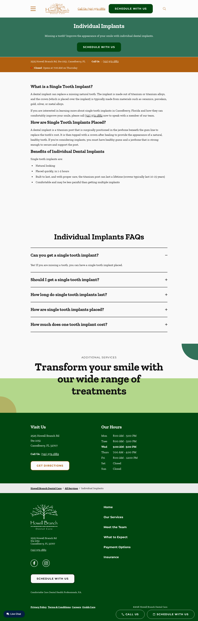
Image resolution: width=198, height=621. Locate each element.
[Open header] (34, 9)
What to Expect (116, 537)
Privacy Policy (39, 607)
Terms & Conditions (59, 607)
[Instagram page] (46, 563)
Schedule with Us (131, 8)
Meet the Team (115, 527)
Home (108, 507)
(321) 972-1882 (111, 61)
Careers (76, 607)
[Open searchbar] (164, 9)
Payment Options (117, 547)
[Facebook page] (34, 563)
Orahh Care (88, 607)
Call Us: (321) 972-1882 (91, 8)
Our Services (113, 517)
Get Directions (50, 465)
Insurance (111, 557)
